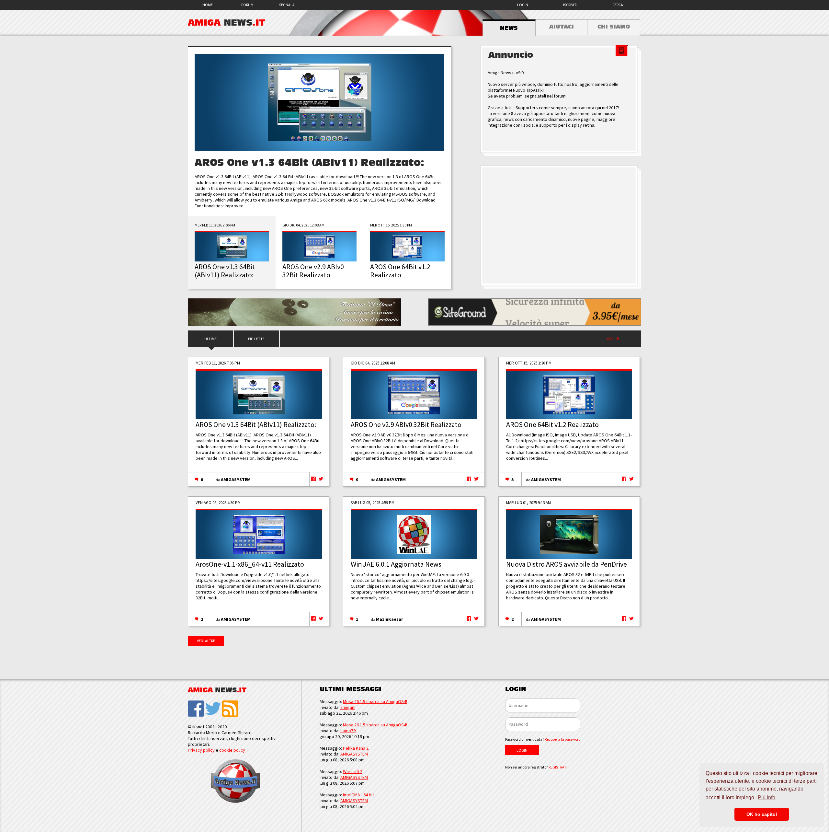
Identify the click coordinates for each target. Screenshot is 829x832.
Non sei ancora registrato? (536, 767)
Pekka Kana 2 (356, 748)
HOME (207, 4)
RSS (610, 338)
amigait (347, 707)
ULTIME (210, 338)
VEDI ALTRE (206, 640)
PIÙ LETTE (256, 338)
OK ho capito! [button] (761, 814)
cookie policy (232, 750)
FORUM (247, 4)
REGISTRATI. (558, 767)
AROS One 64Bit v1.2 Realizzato (552, 424)
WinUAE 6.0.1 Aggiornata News (396, 564)
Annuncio (510, 55)
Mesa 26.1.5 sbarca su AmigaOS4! (375, 701)
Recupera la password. (563, 739)
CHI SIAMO (613, 26)
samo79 (348, 731)
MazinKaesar (389, 619)
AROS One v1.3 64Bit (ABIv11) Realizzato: (309, 163)
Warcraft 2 (352, 771)
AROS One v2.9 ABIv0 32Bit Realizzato (406, 424)
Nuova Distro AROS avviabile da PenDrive (566, 564)
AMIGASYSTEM (236, 479)
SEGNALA (287, 4)
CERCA (617, 4)
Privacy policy (201, 750)
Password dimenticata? (543, 739)
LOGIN (522, 4)
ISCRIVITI (570, 4)
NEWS (509, 28)
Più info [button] (766, 797)
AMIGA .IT (226, 22)
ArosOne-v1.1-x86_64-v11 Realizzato (250, 564)
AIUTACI (561, 26)
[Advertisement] (560, 225)
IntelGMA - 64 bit (358, 795)
